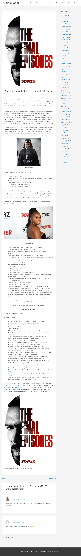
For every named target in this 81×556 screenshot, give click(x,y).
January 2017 (64, 114)
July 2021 (63, 42)
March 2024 (64, 16)
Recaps (58, 3)
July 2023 (63, 18)
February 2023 (65, 26)
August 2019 (64, 71)
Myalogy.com (10, 2)
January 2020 (64, 66)
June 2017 (64, 103)
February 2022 (65, 34)
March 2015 (64, 149)
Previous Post (6, 478)
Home (32, 3)
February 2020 (65, 63)
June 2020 (64, 58)
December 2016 (65, 117)
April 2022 (64, 31)
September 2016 (65, 122)
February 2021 (65, 50)
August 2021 (64, 39)
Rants (37, 3)
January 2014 (64, 154)
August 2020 (64, 53)
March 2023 (64, 24)
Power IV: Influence (16, 387)
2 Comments (8, 94)
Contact (76, 3)
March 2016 (64, 138)
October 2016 (64, 119)
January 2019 (64, 74)
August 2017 (64, 98)
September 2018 (65, 77)
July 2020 (63, 55)
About (70, 3)
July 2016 (63, 127)
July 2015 (63, 146)
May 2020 (63, 61)
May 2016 (63, 133)
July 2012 (63, 159)
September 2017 (65, 95)
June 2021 (64, 45)
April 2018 (63, 85)
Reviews (51, 3)
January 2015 (64, 151)
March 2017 (64, 109)
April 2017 (63, 106)
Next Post (52, 478)
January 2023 (65, 29)
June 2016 (64, 130)
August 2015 (64, 143)
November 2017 (65, 90)
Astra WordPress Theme (53, 551)
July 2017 (63, 101)
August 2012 (64, 157)
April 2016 (63, 135)
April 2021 (63, 47)
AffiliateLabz (14, 521)
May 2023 (63, 21)
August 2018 (64, 79)
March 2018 (64, 87)
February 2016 (65, 141)
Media (64, 3)
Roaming (44, 3)
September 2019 (65, 69)
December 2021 (65, 37)
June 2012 (64, 162)
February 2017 (65, 111)
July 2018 (63, 82)
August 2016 (64, 125)
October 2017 (64, 93)
